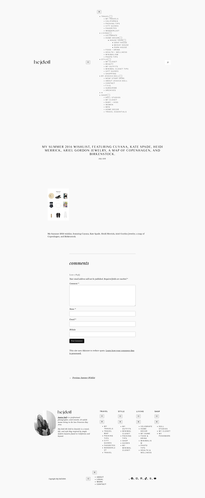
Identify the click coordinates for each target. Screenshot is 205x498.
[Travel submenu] (110, 16)
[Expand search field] (168, 62)
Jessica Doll (62, 417)
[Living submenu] (109, 33)
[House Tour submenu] (124, 40)
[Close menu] (99, 12)
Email (72, 319)
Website (72, 330)
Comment (74, 283)
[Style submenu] (109, 59)
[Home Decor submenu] (120, 38)
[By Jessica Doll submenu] (120, 76)
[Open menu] (88, 62)
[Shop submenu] (108, 95)
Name (72, 309)
